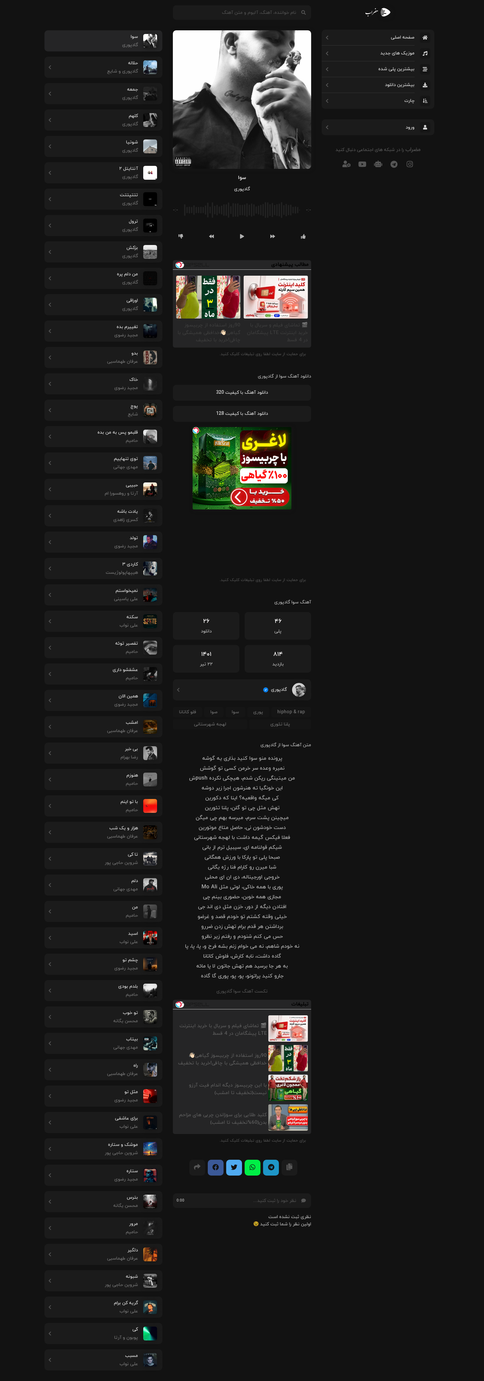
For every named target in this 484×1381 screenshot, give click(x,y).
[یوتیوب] (362, 164)
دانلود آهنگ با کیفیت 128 (242, 414)
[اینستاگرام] (409, 164)
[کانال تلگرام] (394, 164)
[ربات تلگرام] (378, 164)
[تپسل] (196, 430)
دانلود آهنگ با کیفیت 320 (242, 392)
